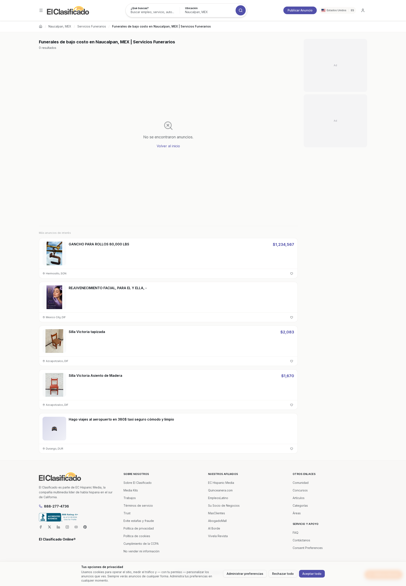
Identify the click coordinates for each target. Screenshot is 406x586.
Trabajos (129, 498)
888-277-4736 (56, 506)
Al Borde (214, 528)
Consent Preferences (308, 548)
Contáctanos (301, 540)
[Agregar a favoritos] (291, 273)
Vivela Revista (218, 536)
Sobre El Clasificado (137, 482)
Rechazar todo (283, 573)
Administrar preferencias (245, 573)
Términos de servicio (138, 505)
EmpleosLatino (218, 498)
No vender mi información (141, 551)
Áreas (297, 513)
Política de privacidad (138, 528)
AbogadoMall (217, 521)
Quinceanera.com (220, 490)
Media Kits (130, 490)
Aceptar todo (311, 573)
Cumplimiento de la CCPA (141, 543)
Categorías (300, 505)
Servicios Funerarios (91, 26)
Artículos (298, 498)
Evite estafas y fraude (138, 521)
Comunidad (301, 482)
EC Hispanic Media (221, 482)
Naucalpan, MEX (59, 26)
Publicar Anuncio (300, 10)
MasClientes (216, 513)
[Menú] (41, 10)
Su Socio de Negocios (224, 505)
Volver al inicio (168, 146)
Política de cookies (136, 536)
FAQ (295, 532)
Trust (126, 513)
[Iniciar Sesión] (363, 10)
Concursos (300, 490)
